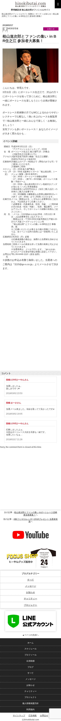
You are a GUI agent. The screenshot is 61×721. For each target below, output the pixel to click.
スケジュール (30, 649)
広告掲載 (32, 715)
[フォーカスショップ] (30, 548)
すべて (30, 580)
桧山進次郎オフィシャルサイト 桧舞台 (18, 14)
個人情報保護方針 (30, 703)
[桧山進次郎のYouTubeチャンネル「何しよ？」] (30, 526)
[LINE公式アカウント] (30, 612)
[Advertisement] (28, 295)
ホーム (30, 643)
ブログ (30, 667)
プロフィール (30, 655)
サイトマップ (19, 715)
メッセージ (30, 586)
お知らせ (30, 592)
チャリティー (30, 598)
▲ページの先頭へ (30, 635)
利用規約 (30, 709)
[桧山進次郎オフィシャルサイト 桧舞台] (30, 3)
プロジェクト (30, 605)
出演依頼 (30, 661)
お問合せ (44, 715)
